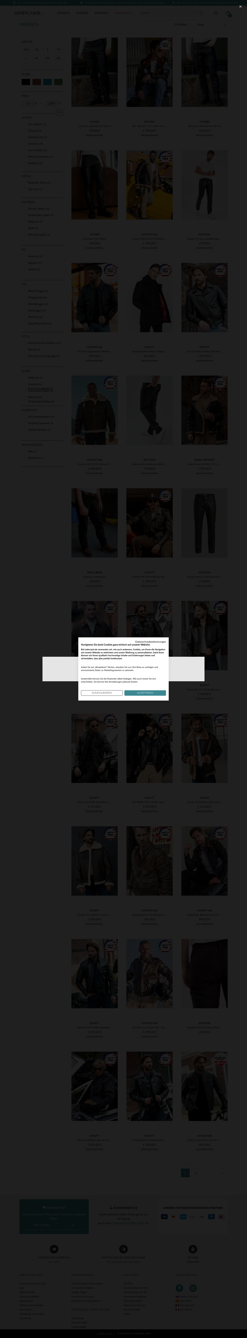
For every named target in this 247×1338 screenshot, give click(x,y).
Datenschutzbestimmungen (150, 642)
